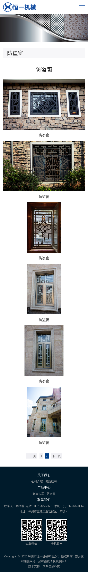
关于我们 (44, 475)
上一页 (31, 456)
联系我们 (44, 500)
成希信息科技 (51, 566)
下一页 (56, 456)
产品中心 (44, 487)
